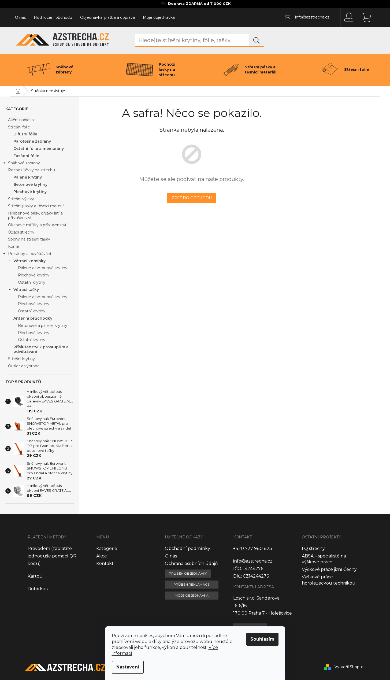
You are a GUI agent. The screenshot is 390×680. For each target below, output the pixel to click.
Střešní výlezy (21, 199)
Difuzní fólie (25, 134)
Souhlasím (262, 639)
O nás (20, 17)
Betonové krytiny (30, 184)
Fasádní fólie (26, 155)
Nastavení (127, 667)
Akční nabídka (21, 119)
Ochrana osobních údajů (191, 563)
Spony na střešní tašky (29, 239)
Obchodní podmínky (187, 548)
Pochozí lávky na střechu (31, 170)
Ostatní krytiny (31, 282)
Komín (14, 246)
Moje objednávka (159, 17)
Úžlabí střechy (21, 232)
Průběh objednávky (188, 573)
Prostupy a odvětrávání (29, 253)
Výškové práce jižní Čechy (329, 569)
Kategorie (106, 548)
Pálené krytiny (27, 177)
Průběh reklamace (191, 584)
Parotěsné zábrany (32, 141)
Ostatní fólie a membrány (38, 148)
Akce (101, 556)
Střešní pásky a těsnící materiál (36, 206)
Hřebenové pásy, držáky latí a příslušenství (35, 215)
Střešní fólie (19, 127)
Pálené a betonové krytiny (42, 267)
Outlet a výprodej (24, 366)
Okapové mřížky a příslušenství (37, 225)
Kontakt (105, 563)
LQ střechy (313, 548)
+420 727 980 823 (252, 548)
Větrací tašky (26, 289)
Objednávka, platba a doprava (107, 17)
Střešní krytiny (21, 358)
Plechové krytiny (30, 191)
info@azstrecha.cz (252, 561)
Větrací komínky (29, 260)
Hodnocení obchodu (53, 17)
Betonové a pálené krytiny (42, 325)
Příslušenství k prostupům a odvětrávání (41, 349)
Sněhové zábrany (24, 163)
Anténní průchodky (32, 318)
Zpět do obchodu (192, 197)
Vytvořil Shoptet (350, 666)
